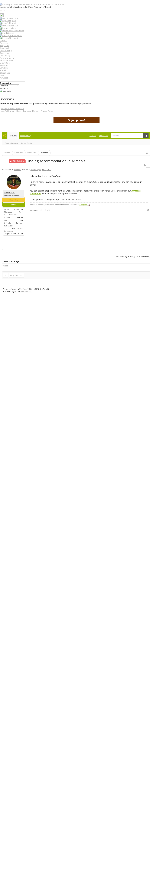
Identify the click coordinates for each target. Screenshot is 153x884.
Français (14, 25)
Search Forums (11, 143)
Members (25, 135)
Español (13, 23)
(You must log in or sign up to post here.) (133, 256)
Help (18, 111)
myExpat (4, 77)
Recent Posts (26, 143)
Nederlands (18, 30)
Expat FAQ (4, 48)
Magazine (4, 45)
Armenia (4, 43)
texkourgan (36, 169)
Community (5, 55)
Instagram (83, 204)
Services (4, 65)
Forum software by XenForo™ (27, 289)
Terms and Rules (30, 111)
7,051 (21, 212)
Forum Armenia (7, 58)
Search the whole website (12, 108)
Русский (14, 38)
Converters (5, 53)
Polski (11, 33)
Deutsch (14, 18)
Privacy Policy (47, 111)
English (12, 20)
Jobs (2, 75)
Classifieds (5, 73)
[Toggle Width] (5, 275)
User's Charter (7, 111)
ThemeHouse (26, 291)
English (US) (15, 275)
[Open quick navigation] (147, 153)
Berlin (21, 220)
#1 (148, 210)
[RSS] (147, 165)
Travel (3, 70)
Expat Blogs (5, 63)
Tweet (5, 265)
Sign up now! (76, 120)
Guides (3, 40)
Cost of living (6, 50)
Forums (13, 135)
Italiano (12, 28)
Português (17, 35)
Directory (4, 67)
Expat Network (6, 60)
